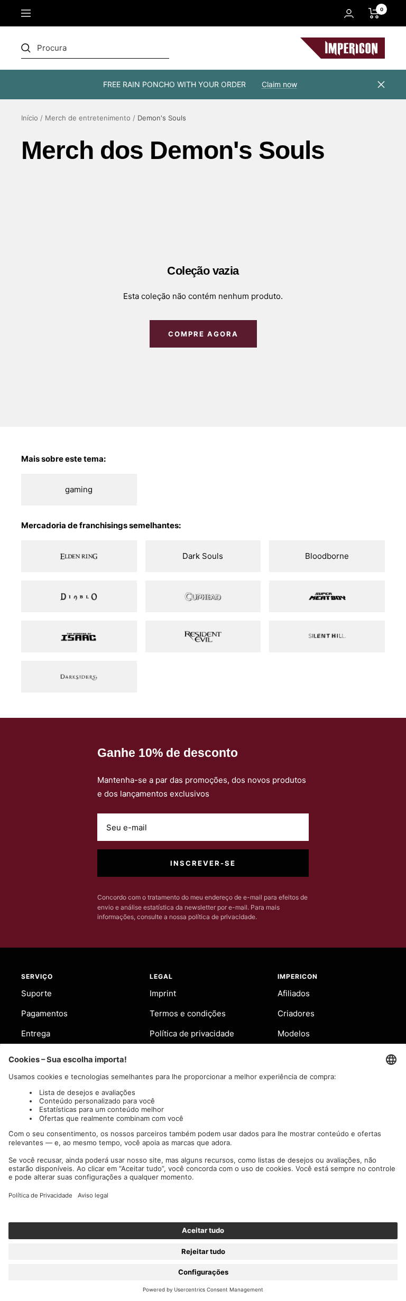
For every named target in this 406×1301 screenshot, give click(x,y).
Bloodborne (327, 556)
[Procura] (95, 48)
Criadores (296, 1013)
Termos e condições (188, 1013)
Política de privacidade (192, 1033)
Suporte (36, 993)
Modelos (294, 1033)
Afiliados (294, 993)
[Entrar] (349, 13)
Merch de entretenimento (88, 118)
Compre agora (203, 334)
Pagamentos (44, 1013)
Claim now (279, 84)
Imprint (163, 993)
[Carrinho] (374, 13)
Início (29, 118)
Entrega (35, 1033)
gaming (79, 489)
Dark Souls (202, 556)
